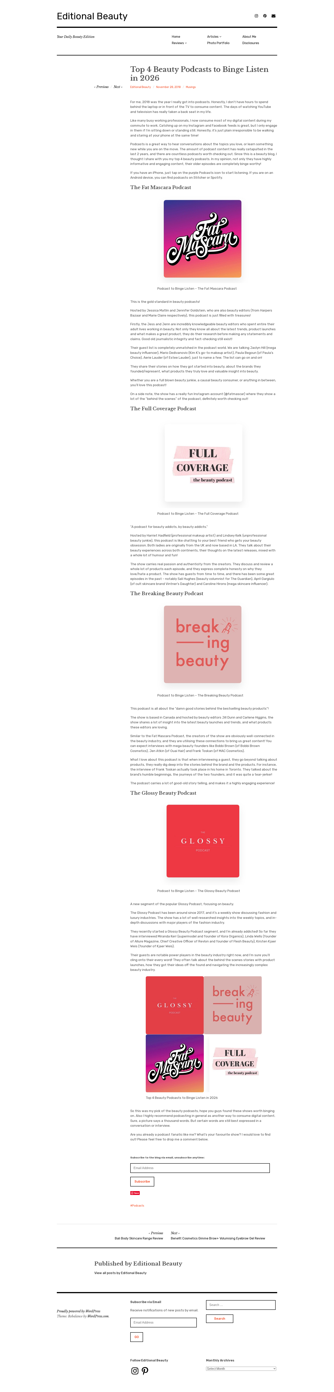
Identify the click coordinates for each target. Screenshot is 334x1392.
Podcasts (138, 1205)
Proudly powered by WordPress (78, 1311)
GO (137, 1337)
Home (176, 36)
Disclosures (250, 43)
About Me (249, 36)
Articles (212, 36)
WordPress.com (98, 1316)
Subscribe (142, 1181)
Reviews (178, 43)
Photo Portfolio (218, 43)
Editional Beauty (92, 16)
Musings (191, 87)
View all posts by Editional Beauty (120, 1273)
